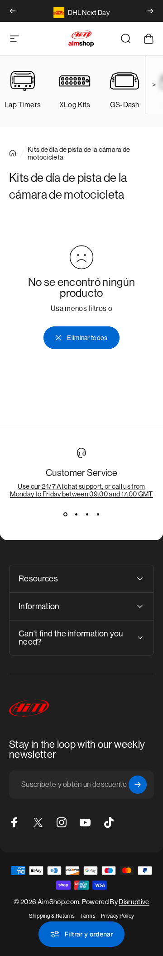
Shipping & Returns (52, 916)
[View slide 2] (76, 514)
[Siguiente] (150, 11)
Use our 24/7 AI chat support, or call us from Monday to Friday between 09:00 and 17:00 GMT (81, 490)
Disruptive (134, 902)
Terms (88, 916)
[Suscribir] (138, 785)
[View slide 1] (65, 514)
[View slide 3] (87, 514)
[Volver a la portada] (12, 153)
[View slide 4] (97, 514)
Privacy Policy (117, 916)
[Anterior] (13, 11)
